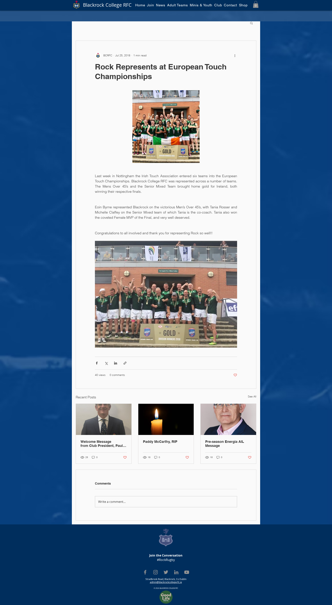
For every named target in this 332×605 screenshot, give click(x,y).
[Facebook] (145, 572)
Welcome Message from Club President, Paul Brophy (102, 444)
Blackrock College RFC (107, 5)
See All (252, 396)
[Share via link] (125, 363)
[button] (256, 4)
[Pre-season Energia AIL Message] (228, 419)
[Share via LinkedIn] (115, 363)
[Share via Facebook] (97, 363)
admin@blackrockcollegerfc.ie (166, 582)
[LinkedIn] (176, 572)
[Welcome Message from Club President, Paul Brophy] (103, 419)
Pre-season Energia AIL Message (224, 444)
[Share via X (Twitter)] (106, 363)
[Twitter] (166, 572)
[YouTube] (187, 572)
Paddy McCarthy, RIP (160, 442)
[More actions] (234, 55)
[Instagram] (156, 572)
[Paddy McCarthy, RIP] (166, 419)
